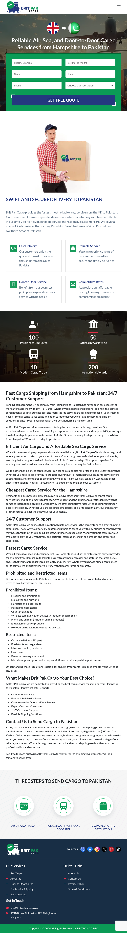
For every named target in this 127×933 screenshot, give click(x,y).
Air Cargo (15, 878)
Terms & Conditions (79, 889)
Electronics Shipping (21, 889)
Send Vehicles (18, 894)
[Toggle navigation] (118, 6)
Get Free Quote (63, 100)
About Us (73, 873)
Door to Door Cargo (21, 883)
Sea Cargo (16, 873)
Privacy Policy (76, 883)
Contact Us (74, 878)
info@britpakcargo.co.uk (24, 907)
